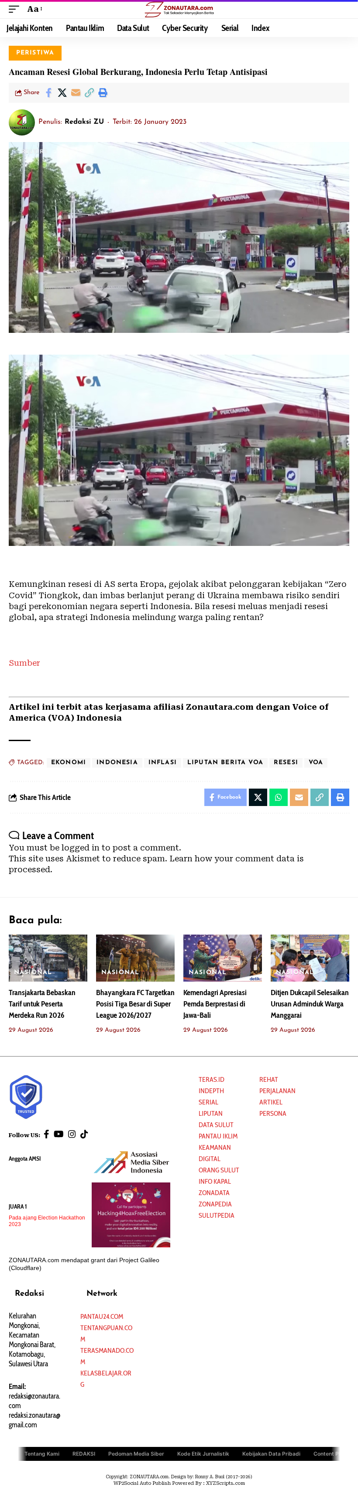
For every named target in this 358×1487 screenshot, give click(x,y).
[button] (16, 8)
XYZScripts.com (225, 1483)
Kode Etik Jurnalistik (203, 1453)
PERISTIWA (35, 53)
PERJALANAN (277, 1091)
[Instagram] (72, 1134)
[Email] (75, 93)
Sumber (24, 662)
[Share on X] (62, 93)
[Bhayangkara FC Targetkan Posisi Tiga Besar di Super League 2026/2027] (135, 958)
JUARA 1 (18, 1206)
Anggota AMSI (25, 1158)
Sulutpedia (216, 1215)
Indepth (211, 1091)
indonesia (117, 762)
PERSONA (272, 1113)
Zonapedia (215, 1204)
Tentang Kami (41, 1453)
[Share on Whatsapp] (278, 797)
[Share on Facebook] (48, 93)
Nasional (33, 972)
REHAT (268, 1079)
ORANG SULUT (219, 1170)
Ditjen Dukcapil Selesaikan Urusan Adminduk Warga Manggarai (310, 1004)
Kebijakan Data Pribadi (271, 1453)
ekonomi (68, 762)
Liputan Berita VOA (225, 762)
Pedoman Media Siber (136, 1453)
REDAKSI (83, 1453)
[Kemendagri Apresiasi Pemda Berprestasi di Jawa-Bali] (222, 958)
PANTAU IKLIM (218, 1136)
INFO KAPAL (215, 1181)
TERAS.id (211, 1079)
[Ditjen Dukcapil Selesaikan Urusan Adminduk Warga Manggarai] (310, 958)
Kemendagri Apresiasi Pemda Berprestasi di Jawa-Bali (215, 1004)
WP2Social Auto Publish (142, 1483)
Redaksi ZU (84, 122)
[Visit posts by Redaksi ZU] (22, 122)
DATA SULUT (216, 1125)
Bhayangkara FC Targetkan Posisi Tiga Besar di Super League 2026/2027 (135, 1004)
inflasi (162, 762)
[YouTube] (59, 1134)
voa (316, 762)
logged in (81, 847)
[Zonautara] (179, 9)
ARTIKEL (270, 1102)
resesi (286, 762)
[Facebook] (46, 1134)
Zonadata (214, 1193)
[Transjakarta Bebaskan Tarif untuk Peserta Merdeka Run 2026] (48, 958)
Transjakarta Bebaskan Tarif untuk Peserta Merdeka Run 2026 (42, 1004)
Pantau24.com (101, 1316)
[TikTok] (84, 1134)
